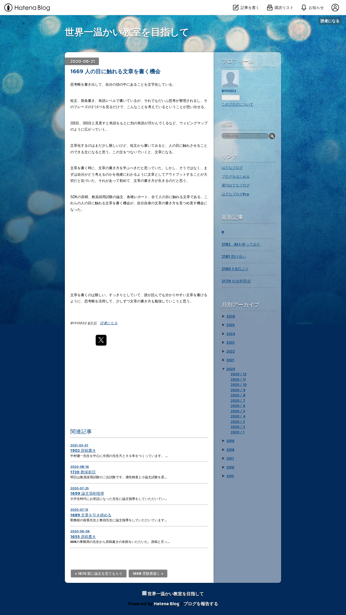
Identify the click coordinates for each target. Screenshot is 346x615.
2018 (230, 449)
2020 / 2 (238, 427)
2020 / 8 (238, 395)
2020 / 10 (239, 384)
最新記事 (232, 217)
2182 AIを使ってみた (241, 244)
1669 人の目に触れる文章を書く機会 (115, 71)
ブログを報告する (201, 603)
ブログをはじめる (236, 176)
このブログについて (237, 104)
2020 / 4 (238, 416)
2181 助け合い (234, 256)
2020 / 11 (238, 379)
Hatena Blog (166, 603)
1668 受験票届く (148, 573)
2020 (230, 369)
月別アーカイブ (241, 305)
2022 (230, 351)
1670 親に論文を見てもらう (98, 573)
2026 (230, 316)
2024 (230, 334)
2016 (230, 467)
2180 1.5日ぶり (235, 268)
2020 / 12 (239, 374)
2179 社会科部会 (236, 281)
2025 (230, 325)
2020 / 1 (237, 432)
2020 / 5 (238, 411)
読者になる (330, 20)
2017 (230, 458)
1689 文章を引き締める (90, 515)
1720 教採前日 (83, 472)
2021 (230, 360)
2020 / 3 (238, 421)
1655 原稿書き (83, 536)
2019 (230, 441)
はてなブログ (232, 167)
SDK (74, 197)
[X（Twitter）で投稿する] (101, 340)
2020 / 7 (238, 400)
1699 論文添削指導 (87, 493)
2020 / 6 (238, 405)
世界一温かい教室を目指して (127, 31)
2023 (230, 342)
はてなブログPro (235, 194)
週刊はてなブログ (236, 185)
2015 (230, 476)
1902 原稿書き (83, 450)
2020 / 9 (238, 390)
